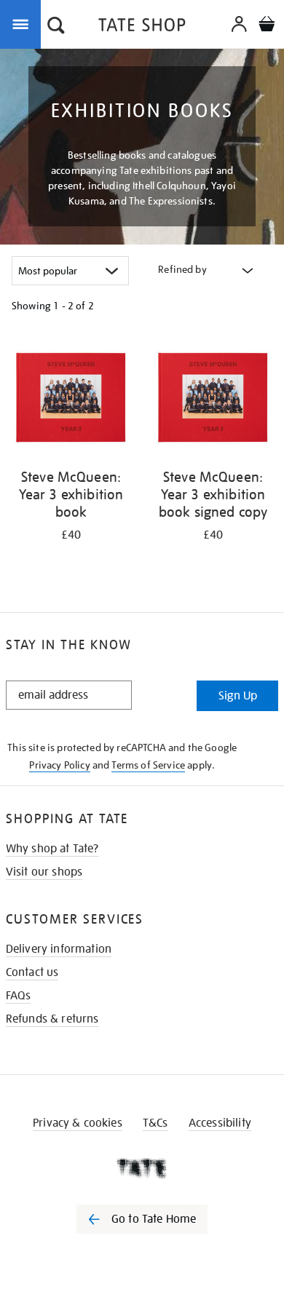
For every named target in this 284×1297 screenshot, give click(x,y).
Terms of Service (148, 765)
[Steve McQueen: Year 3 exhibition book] (71, 398)
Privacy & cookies (77, 1123)
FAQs (18, 995)
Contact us (32, 972)
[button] (56, 27)
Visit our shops (44, 872)
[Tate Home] (142, 1168)
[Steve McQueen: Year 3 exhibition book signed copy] (213, 398)
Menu (23, 23)
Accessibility (220, 1123)
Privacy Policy (59, 765)
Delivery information (58, 949)
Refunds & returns (52, 1019)
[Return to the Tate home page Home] (142, 27)
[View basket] (266, 25)
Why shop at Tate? (52, 848)
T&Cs (155, 1123)
